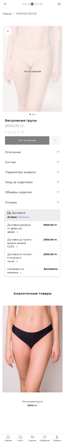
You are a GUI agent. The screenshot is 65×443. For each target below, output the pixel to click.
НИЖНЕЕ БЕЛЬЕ (26, 13)
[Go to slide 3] (34, 114)
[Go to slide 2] (32, 114)
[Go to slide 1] (30, 114)
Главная (7, 13)
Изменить (23, 217)
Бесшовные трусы (32, 401)
